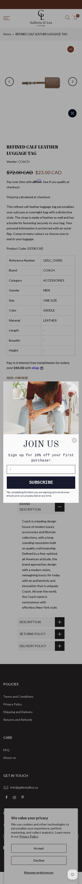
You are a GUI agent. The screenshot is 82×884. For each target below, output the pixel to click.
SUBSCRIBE (41, 482)
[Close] (74, 440)
